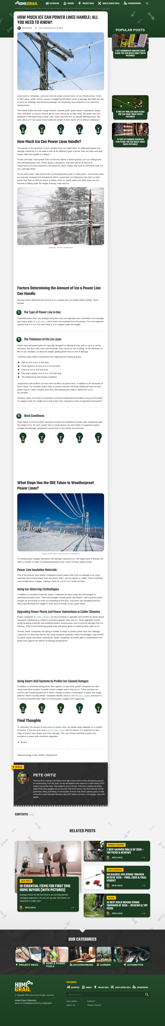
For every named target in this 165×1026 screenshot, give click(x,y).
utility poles (41, 321)
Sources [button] (24, 742)
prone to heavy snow (55, 730)
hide (31, 815)
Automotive (54, 3)
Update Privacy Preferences (25, 1000)
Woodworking (134, 3)
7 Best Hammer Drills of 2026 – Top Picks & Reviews (125, 851)
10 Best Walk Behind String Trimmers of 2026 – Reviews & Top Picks (127, 905)
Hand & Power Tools (111, 3)
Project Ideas (88, 3)
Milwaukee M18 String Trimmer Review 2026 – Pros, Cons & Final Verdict (127, 877)
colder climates (43, 617)
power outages (84, 695)
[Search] (147, 994)
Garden (71, 3)
